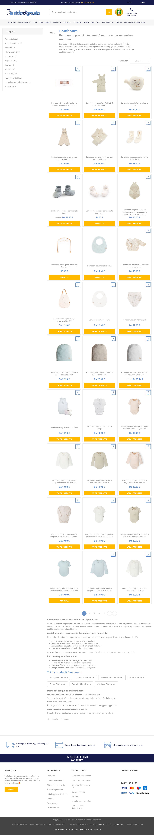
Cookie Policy (59, 829)
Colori (148, 69)
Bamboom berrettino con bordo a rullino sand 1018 (99, 373)
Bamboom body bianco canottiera (64, 427)
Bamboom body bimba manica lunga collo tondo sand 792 (99, 481)
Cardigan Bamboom (106, 684)
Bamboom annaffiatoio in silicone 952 (134, 104)
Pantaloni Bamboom (81, 684)
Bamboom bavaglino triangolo (134, 320)
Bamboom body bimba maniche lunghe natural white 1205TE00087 (64, 535)
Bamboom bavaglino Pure (99, 320)
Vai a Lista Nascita (87, 2)
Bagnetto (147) (11, 60)
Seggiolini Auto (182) (13, 43)
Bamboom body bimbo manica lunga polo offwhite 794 (134, 589)
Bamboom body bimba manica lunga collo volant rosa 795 (134, 481)
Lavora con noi (53, 807)
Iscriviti (11, 789)
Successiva (109, 613)
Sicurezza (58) (10, 65)
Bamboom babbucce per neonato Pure (64, 212)
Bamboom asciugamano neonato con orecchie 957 (99, 158)
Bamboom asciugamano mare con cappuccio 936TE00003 (64, 158)
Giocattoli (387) (11, 73)
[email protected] (97, 824)
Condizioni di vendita (55, 780)
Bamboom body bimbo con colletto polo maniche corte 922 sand (135, 535)
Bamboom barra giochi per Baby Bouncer (64, 266)
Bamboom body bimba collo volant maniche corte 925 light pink (134, 427)
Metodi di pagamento (56, 785)
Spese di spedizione (55, 789)
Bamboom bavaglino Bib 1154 (99, 266)
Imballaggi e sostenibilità (57, 794)
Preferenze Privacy (86, 829)
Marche (55, 719)
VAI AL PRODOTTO (64, 115)
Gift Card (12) (10, 86)
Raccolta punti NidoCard (81, 801)
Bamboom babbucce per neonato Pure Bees (99, 212)
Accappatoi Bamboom (84, 677)
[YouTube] (128, 775)
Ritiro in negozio (78, 792)
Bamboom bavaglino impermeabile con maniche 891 (134, 266)
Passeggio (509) (11, 39)
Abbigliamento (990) (13, 78)
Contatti (50, 798)
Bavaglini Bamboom (59, 677)
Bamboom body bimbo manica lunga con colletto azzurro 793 (99, 589)
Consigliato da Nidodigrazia (77, 806)
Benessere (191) (11, 56)
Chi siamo (51, 775)
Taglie (78, 69)
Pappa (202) (10, 47)
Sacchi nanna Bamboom (112, 677)
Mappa (98, 829)
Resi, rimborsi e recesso (81, 780)
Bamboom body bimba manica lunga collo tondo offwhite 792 (64, 481)
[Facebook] (123, 775)
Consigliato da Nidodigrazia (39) (18, 82)
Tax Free (74, 796)
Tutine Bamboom (57, 684)
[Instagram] (133, 775)
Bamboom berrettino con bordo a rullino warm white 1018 (134, 373)
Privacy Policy (71, 829)
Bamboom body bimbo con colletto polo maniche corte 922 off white (99, 535)
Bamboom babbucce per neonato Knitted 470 (134, 158)
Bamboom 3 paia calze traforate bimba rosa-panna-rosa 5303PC (64, 104)
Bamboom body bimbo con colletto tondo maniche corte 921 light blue (64, 589)
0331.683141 (131, 16)
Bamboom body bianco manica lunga (99, 427)
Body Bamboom (137, 677)
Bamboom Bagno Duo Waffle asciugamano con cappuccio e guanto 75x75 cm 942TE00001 (134, 211)
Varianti (113, 69)
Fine (114, 613)
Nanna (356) (10, 69)
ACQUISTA (99, 223)
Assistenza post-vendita (81, 775)
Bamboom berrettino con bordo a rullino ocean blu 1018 (64, 373)
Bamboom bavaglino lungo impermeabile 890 (64, 319)
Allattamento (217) (12, 52)
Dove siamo (52, 803)
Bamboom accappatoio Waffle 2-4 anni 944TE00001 (99, 104)
